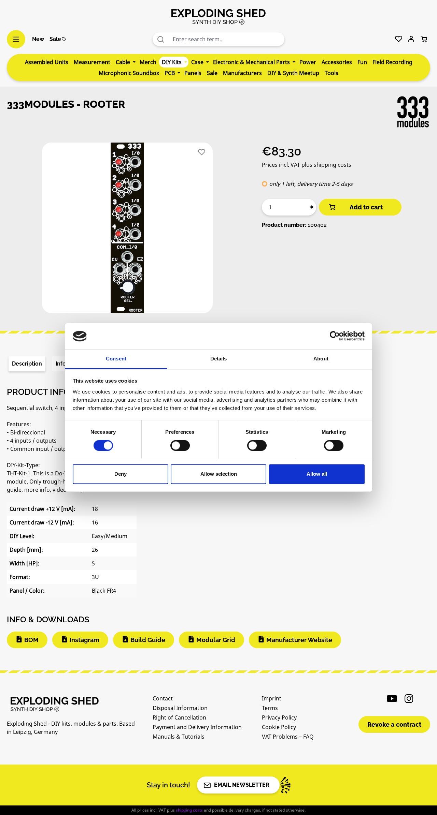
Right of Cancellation (179, 717)
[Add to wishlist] (201, 152)
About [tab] (320, 358)
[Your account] (411, 39)
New (38, 39)
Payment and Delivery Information (197, 727)
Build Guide (147, 639)
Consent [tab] (116, 358)
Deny (120, 474)
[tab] (27, 363)
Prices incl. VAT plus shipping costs (306, 164)
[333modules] (413, 112)
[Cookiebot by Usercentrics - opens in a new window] (335, 336)
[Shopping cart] (424, 39)
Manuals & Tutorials (179, 736)
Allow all (317, 474)
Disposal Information (180, 708)
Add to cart (366, 207)
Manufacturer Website (299, 639)
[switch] (180, 445)
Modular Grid (215, 639)
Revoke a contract (394, 724)
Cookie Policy (279, 727)
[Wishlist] (398, 39)
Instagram (84, 639)
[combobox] (227, 39)
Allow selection (218, 474)
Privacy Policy (279, 717)
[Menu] (16, 39)
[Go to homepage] (218, 16)
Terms (270, 708)
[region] (127, 230)
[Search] (160, 39)
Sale (55, 39)
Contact (163, 698)
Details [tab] (218, 358)
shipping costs (189, 810)
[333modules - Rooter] (127, 228)
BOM (31, 639)
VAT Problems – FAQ (288, 736)
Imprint (271, 698)
